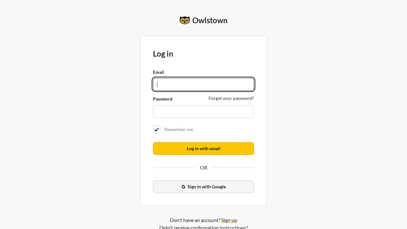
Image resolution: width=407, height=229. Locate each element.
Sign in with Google (207, 186)
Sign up (229, 220)
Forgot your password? (231, 98)
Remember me (177, 129)
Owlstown (210, 20)
